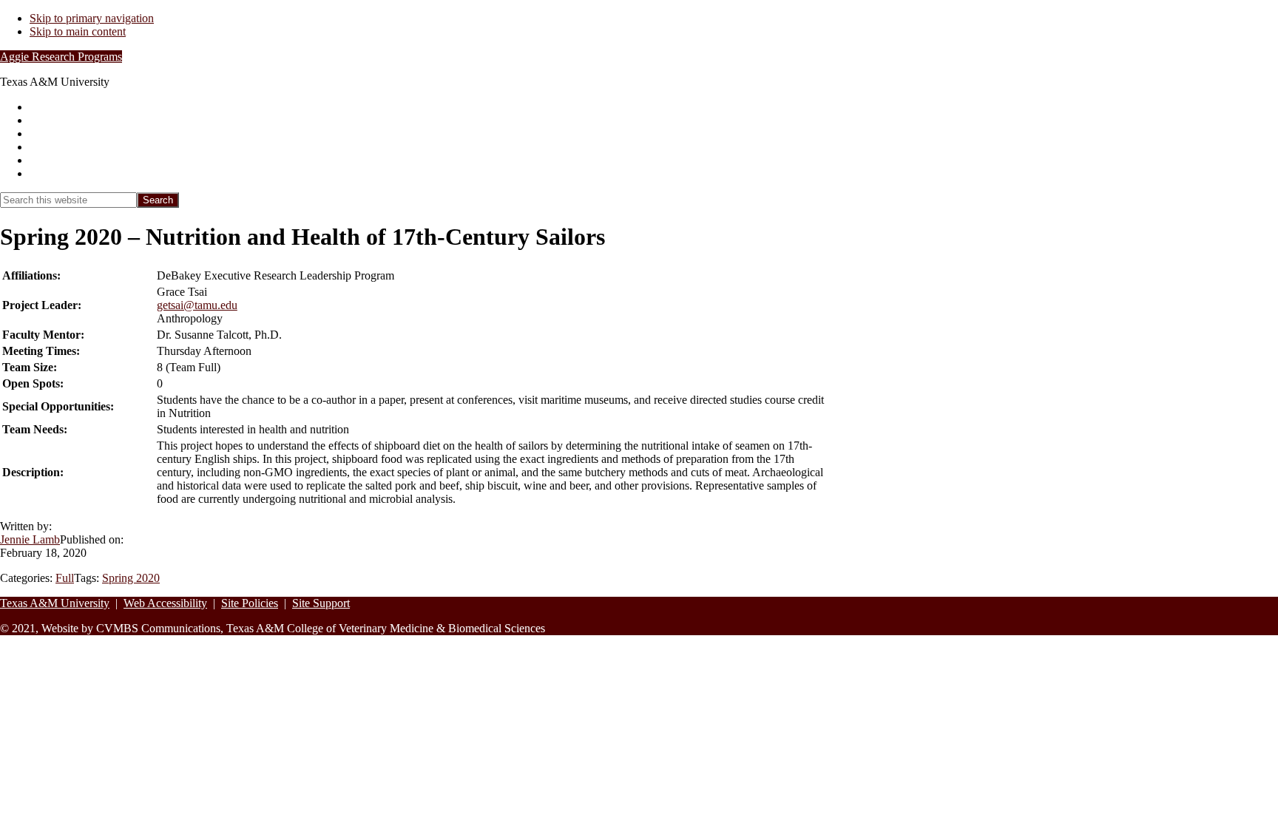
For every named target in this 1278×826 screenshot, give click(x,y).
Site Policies (249, 603)
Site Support (321, 603)
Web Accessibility (165, 603)
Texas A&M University (54, 603)
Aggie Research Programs (61, 56)
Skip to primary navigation (92, 18)
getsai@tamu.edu (197, 305)
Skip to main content (78, 31)
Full (64, 578)
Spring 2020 (131, 578)
